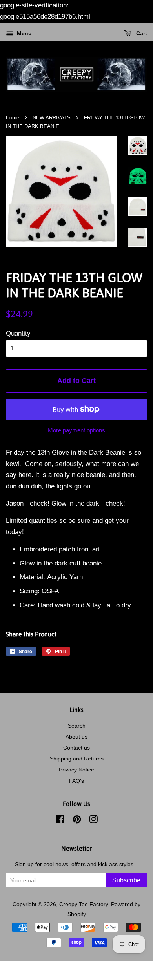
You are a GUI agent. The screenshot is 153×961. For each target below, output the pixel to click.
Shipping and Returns (77, 758)
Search (77, 726)
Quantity (18, 333)
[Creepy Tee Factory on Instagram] (93, 821)
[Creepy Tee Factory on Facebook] (60, 821)
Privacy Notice (76, 769)
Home (12, 118)
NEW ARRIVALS (52, 118)
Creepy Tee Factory (83, 904)
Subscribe (126, 880)
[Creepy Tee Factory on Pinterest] (77, 821)
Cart (141, 33)
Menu (23, 33)
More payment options (76, 430)
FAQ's (76, 781)
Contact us (76, 747)
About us (76, 736)
